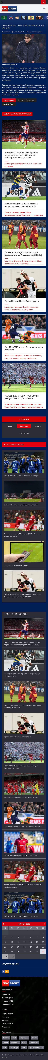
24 (12, 952)
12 (25, 942)
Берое (5, 1043)
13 (31, 942)
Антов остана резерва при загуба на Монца (21, 797)
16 (5, 947)
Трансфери (14, 1048)
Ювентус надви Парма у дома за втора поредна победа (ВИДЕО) (22, 675)
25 (18, 952)
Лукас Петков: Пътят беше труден (17, 737)
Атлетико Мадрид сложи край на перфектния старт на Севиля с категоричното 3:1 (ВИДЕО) (22, 643)
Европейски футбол (35, 32)
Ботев (24, 1048)
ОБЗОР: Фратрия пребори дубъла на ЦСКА (20, 856)
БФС (4, 1048)
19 (25, 947)
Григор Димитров (36, 1048)
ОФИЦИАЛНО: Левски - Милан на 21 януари (21, 476)
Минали (38, 426)
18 (18, 947)
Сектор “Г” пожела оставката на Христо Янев (21, 505)
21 (37, 947)
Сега (10, 426)
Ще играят (24, 426)
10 (12, 942)
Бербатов (15, 1043)
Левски (6, 1038)
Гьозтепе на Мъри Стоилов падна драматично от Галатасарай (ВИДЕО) (23, 706)
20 (31, 947)
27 (31, 952)
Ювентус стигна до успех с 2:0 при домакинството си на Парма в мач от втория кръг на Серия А (24, 215)
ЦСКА (14, 1038)
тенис (24, 1043)
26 (25, 952)
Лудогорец (24, 1038)
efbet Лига (34, 1043)
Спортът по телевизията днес (16, 565)
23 (5, 952)
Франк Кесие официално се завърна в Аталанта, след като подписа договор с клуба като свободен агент (23, 358)
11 (18, 942)
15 (43, 942)
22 (43, 947)
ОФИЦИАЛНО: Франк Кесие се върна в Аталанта (23, 826)
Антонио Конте (8, 104)
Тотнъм (20, 100)
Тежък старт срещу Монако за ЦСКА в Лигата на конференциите (23, 535)
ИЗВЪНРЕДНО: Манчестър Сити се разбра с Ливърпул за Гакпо (21, 767)
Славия (34, 1038)
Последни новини (15, 614)
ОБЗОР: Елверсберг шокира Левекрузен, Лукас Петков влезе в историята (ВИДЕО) (22, 595)
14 (37, 942)
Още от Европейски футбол (17, 114)
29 (43, 952)
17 (12, 947)
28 (37, 952)
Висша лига (31, 100)
